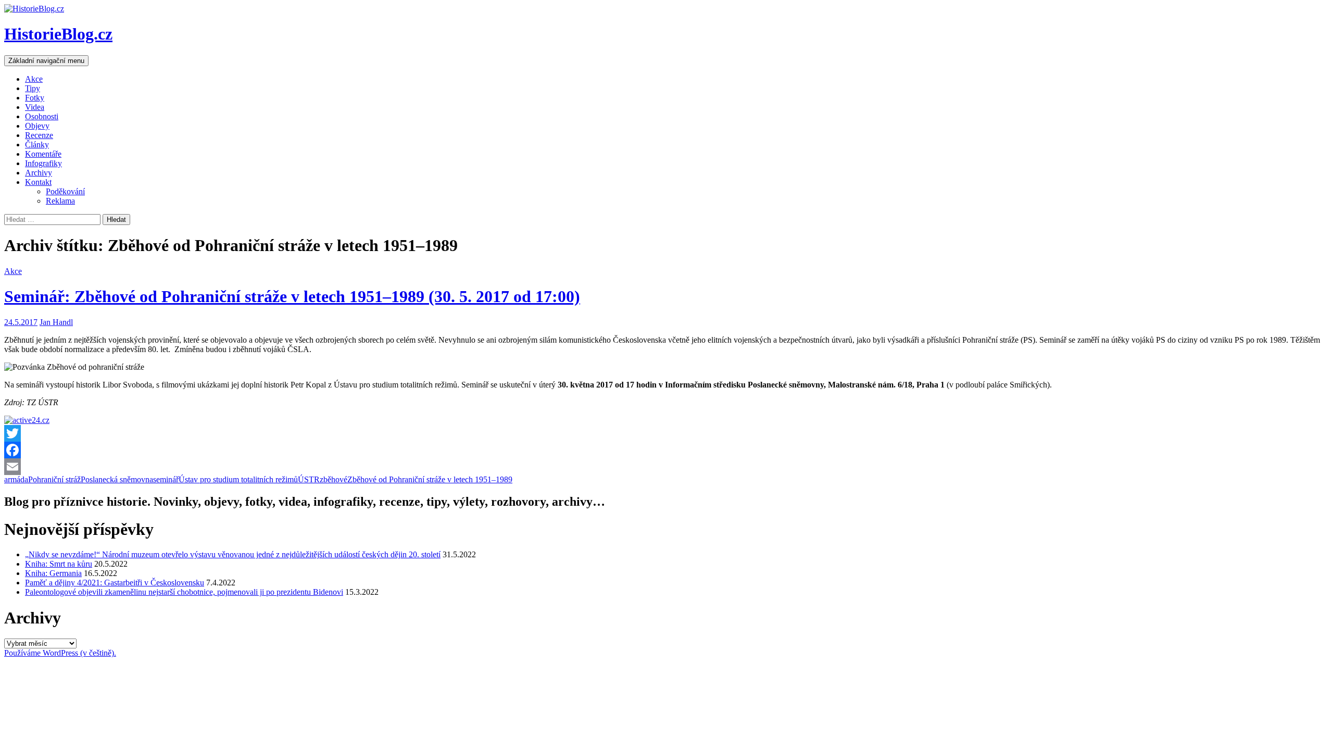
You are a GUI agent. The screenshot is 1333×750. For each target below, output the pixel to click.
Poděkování (65, 191)
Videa (34, 107)
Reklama (60, 200)
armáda (16, 479)
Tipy (32, 88)
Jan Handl (56, 322)
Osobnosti (41, 116)
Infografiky (43, 163)
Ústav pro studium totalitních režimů (238, 479)
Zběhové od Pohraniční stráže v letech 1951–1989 (429, 479)
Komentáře (43, 153)
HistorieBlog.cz (58, 33)
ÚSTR (309, 479)
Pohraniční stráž (54, 479)
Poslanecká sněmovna (117, 479)
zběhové (333, 479)
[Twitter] (666, 433)
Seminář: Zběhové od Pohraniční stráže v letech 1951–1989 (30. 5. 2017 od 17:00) (292, 296)
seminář (166, 479)
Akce (34, 78)
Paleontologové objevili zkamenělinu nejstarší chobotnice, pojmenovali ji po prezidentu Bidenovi (184, 592)
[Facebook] (666, 450)
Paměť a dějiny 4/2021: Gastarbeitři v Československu (114, 582)
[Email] (666, 466)
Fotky (34, 97)
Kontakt (38, 182)
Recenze (39, 135)
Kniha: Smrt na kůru (58, 563)
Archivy (38, 172)
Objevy (37, 125)
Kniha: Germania (53, 573)
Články (37, 144)
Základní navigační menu (46, 61)
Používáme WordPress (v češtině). (60, 652)
